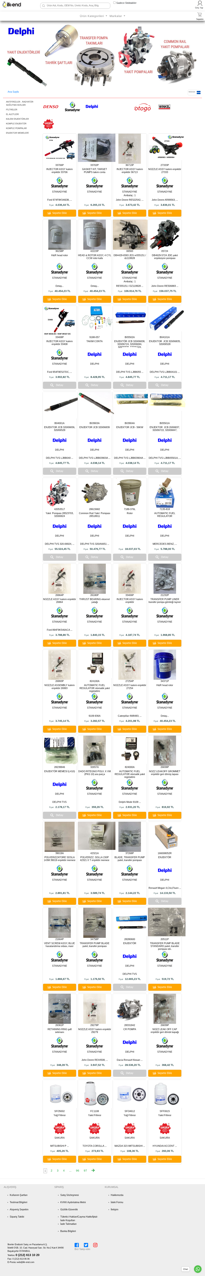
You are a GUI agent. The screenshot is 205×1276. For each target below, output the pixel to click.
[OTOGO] (142, 106)
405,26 (61, 1150)
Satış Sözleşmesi (69, 1195)
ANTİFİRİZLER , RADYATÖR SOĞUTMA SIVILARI (19, 103)
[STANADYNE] (72, 106)
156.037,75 (166, 291)
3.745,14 (60, 720)
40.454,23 (61, 291)
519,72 (166, 978)
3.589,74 (95, 893)
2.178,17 (60, 807)
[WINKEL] (164, 106)
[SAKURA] (48, 124)
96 (77, 1170)
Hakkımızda (117, 1195)
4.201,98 (131, 720)
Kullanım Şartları (18, 1195)
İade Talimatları (68, 1224)
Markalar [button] (116, 16)
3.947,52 (95, 1064)
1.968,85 (166, 634)
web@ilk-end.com (25, 1262)
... (70, 1170)
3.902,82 (60, 376)
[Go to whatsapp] (198, 1269)
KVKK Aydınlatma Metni (73, 1202)
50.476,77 (96, 548)
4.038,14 (95, 462)
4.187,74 (131, 634)
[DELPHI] (91, 106)
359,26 (96, 807)
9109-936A (95, 716)
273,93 (96, 1150)
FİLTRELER (11, 109)
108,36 (131, 1150)
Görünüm (192, 92)
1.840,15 (95, 634)
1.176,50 (95, 978)
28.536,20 (131, 1064)
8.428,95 (95, 376)
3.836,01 (166, 204)
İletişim (114, 1209)
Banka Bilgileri (68, 1231)
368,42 (166, 1064)
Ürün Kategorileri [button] (92, 16)
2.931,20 (131, 807)
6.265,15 (95, 204)
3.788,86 (60, 634)
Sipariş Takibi (17, 1216)
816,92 (166, 807)
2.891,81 (60, 893)
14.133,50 (166, 893)
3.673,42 (131, 204)
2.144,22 (131, 893)
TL (68, 204)
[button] (8, 56)
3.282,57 (95, 720)
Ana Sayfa (13, 91)
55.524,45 (61, 548)
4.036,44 (60, 204)
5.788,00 (166, 548)
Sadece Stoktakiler (126, 3)
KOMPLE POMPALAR (16, 128)
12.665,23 (131, 978)
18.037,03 (131, 548)
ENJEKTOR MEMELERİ (17, 133)
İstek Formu (117, 1202)
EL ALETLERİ (12, 114)
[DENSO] (50, 106)
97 (85, 1170)
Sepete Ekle (59, 213)
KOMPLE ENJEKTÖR (16, 123)
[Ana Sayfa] (16, 4)
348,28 (61, 1064)
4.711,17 (166, 376)
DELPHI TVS (59, 802)
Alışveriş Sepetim (19, 1209)
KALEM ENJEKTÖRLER (17, 119)
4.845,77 (131, 376)
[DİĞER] (116, 106)
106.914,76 (131, 291)
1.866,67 (60, 978)
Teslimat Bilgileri (18, 1202)
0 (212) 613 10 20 (27, 1255)
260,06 (166, 1150)
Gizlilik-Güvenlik (69, 1209)
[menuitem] (45, 1171)
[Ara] (43, 5)
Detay (59, 385)
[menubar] (71, 1171)
